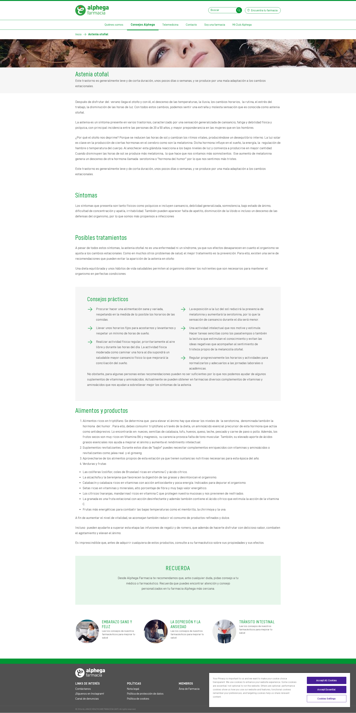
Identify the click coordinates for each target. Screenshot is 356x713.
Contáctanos (83, 688)
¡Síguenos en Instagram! (89, 693)
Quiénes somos (114, 24)
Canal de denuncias (87, 698)
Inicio (78, 34)
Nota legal (133, 688)
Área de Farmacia (189, 688)
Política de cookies (138, 698)
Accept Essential (326, 689)
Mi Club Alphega (242, 24)
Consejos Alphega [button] (143, 24)
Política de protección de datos (145, 693)
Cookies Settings (326, 698)
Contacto (191, 24)
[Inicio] (92, 10)
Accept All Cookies (326, 680)
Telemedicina (170, 24)
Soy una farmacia (214, 24)
